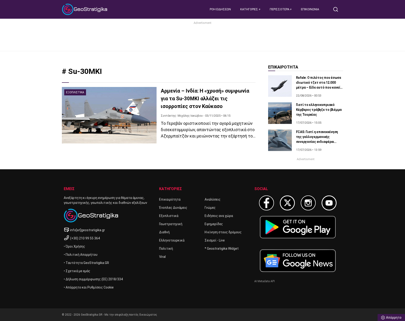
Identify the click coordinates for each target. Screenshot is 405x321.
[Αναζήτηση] (337, 9)
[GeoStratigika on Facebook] (266, 202)
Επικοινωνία (310, 9)
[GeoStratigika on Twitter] (287, 202)
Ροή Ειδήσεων (220, 9)
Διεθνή (164, 232)
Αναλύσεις (213, 199)
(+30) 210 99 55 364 (85, 238)
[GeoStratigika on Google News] (297, 261)
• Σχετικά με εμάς (77, 271)
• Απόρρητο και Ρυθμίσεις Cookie (89, 287)
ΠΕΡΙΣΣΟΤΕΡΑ (280, 9)
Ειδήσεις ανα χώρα (219, 216)
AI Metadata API (264, 281)
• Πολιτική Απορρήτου (81, 254)
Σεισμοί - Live (215, 240)
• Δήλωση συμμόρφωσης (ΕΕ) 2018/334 (93, 279)
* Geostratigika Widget (222, 248)
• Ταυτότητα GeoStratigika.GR (86, 263)
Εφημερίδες (214, 224)
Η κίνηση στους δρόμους (223, 232)
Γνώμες (210, 207)
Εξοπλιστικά (168, 216)
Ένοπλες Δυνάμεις (173, 207)
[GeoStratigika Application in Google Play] (297, 227)
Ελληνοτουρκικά (171, 240)
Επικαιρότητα (169, 199)
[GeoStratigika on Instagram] (308, 202)
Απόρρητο (393, 317)
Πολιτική (166, 248)
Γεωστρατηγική (170, 224)
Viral (162, 257)
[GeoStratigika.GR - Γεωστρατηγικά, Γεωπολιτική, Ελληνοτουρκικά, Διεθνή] (85, 9)
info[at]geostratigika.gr (87, 230)
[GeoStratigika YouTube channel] (329, 202)
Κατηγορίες (249, 9)
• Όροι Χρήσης (74, 246)
